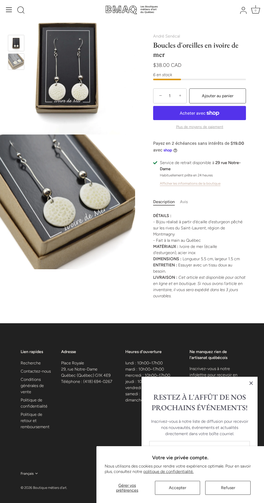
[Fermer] (251, 383)
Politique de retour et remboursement (35, 420)
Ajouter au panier (217, 95)
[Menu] (9, 9)
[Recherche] (21, 10)
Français (27, 473)
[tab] (166, 202)
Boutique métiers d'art (50, 488)
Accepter (177, 487)
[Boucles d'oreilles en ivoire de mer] (16, 43)
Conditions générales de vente (32, 385)
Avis (184, 201)
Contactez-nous (36, 371)
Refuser (228, 487)
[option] (16, 44)
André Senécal (166, 36)
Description (164, 201)
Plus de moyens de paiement (199, 126)
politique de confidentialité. (168, 471)
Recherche (31, 363)
